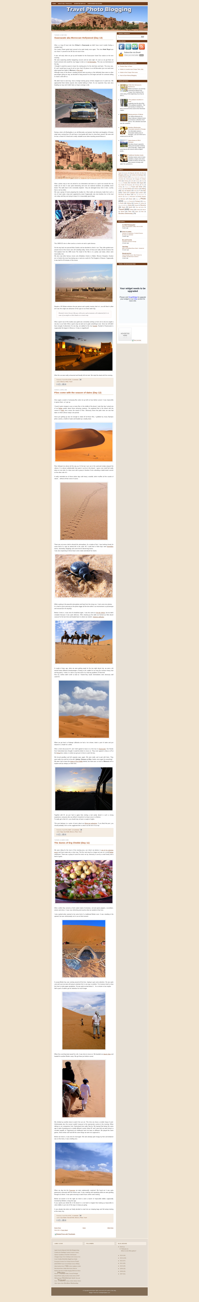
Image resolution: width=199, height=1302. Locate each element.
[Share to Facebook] (63, 384)
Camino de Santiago (137, 175)
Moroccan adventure (91, 823)
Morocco (62, 381)
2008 (121, 1271)
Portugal (137, 201)
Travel (70, 381)
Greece (137, 188)
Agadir (120, 173)
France (120, 188)
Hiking (144, 188)
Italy (144, 190)
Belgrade (132, 173)
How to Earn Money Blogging (128, 75)
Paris (137, 199)
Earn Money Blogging (95, 3)
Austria (125, 173)
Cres (143, 180)
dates (62, 410)
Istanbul (128, 190)
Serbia (142, 203)
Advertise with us (80, 3)
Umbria (138, 209)
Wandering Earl (126, 253)
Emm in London (126, 231)
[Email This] (57, 384)
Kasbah (95, 326)
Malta (135, 194)
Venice (122, 211)
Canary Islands (134, 177)
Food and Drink (70, 1217)
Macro (128, 194)
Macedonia (121, 194)
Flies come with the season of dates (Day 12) (77, 392)
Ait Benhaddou (91, 62)
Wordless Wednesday (125, 213)
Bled (143, 173)
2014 (121, 1255)
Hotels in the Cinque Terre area (129, 72)
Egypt (141, 183)
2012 (121, 1260)
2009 (121, 1268)
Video (129, 211)
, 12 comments (75, 829)
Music (130, 199)
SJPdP (124, 205)
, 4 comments (75, 1215)
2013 (121, 1258)
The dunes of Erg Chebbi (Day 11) (72, 843)
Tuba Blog (125, 246)
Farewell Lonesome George (129, 241)
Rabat (144, 201)
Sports (130, 207)
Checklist (120, 179)
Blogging (121, 175)
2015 (121, 1247)
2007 (121, 1274)
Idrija (123, 190)
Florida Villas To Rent (126, 66)
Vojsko (136, 211)
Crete (119, 182)
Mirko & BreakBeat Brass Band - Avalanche (133, 248)
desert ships (107, 1054)
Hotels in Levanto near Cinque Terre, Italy (131, 69)
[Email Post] (80, 379)
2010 (121, 1266)
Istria (135, 190)
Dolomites (133, 183)
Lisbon (125, 192)
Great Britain (128, 188)
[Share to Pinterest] (65, 384)
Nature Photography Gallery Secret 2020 (132, 226)
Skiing (129, 205)
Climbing (126, 180)
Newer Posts (57, 1228)
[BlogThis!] (59, 384)
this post (79, 70)
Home (54, 3)
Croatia (125, 183)
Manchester (141, 194)
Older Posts (110, 1228)
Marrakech (133, 196)
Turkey (131, 209)
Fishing (120, 186)
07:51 (70, 1215)
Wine (142, 211)
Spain (123, 207)
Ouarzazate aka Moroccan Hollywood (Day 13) (78, 38)
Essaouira (129, 184)
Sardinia (136, 203)
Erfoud (59, 753)
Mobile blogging (142, 196)
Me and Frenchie (127, 240)
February (124, 1249)
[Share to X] (61, 384)
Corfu (132, 180)
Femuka (137, 184)
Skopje (136, 205)
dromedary (110, 546)
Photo (67, 381)
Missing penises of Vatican (135, 114)
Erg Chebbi (66, 831)
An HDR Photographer (128, 225)
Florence (127, 186)
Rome (122, 203)
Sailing (129, 203)
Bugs (61, 831)
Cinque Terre (62, 1256)
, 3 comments (75, 379)
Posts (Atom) (64, 1230)
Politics (125, 201)
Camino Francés (123, 177)
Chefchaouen (129, 179)
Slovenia (143, 205)
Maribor (126, 196)
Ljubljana (132, 192)
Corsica (137, 180)
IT (139, 190)
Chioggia (137, 179)
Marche (120, 196)
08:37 (70, 829)
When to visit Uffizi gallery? (128, 1251)
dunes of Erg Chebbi (76, 761)
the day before (100, 612)
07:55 (70, 379)
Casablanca (141, 177)
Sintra (119, 205)
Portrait (131, 201)
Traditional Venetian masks (135, 155)
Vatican (144, 209)
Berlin (138, 173)
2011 (121, 1263)
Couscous (72, 1190)
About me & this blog (65, 3)
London (141, 192)
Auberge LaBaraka (98, 617)
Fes (143, 184)
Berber (60, 408)
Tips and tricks (140, 207)
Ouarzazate (102, 749)
